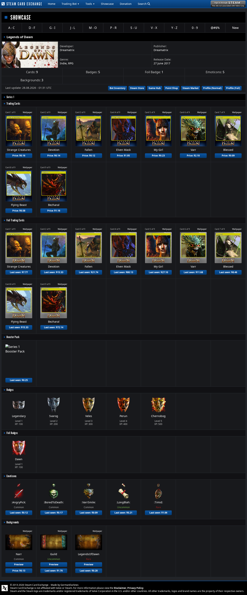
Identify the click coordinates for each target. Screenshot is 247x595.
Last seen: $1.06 (158, 512)
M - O (93, 28)
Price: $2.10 (193, 155)
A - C (11, 28)
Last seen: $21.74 (88, 272)
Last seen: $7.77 (19, 272)
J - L (72, 28)
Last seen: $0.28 (89, 570)
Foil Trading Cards (15, 220)
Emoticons (12, 476)
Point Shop (171, 88)
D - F (32, 28)
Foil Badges (12, 433)
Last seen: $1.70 (54, 570)
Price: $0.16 (18, 155)
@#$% (215, 28)
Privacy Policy (135, 588)
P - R (113, 28)
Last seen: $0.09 (89, 512)
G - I (52, 28)
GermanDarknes (70, 585)
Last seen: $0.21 (123, 512)
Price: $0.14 (53, 155)
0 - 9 (195, 28)
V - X (154, 28)
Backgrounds (13, 522)
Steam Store (137, 88)
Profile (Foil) (233, 88)
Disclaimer (120, 588)
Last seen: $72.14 (53, 327)
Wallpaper (27, 112)
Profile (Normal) (212, 88)
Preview (18, 564)
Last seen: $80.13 (123, 272)
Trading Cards (13, 103)
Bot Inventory (117, 88)
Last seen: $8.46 (228, 272)
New (235, 28)
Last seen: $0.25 (19, 380)
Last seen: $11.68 (193, 272)
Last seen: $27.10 (158, 272)
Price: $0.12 (88, 155)
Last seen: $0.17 (54, 512)
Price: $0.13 (18, 570)
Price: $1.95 (123, 155)
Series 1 (10, 97)
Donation (126, 4)
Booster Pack (13, 337)
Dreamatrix (67, 50)
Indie (63, 63)
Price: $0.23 (158, 155)
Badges (10, 390)
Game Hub (155, 88)
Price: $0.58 (18, 210)
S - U (133, 28)
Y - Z (174, 28)
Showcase (107, 4)
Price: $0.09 (228, 155)
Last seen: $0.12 (19, 512)
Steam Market (191, 88)
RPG (70, 63)
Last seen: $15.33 (53, 272)
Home (51, 4)
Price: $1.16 (53, 210)
